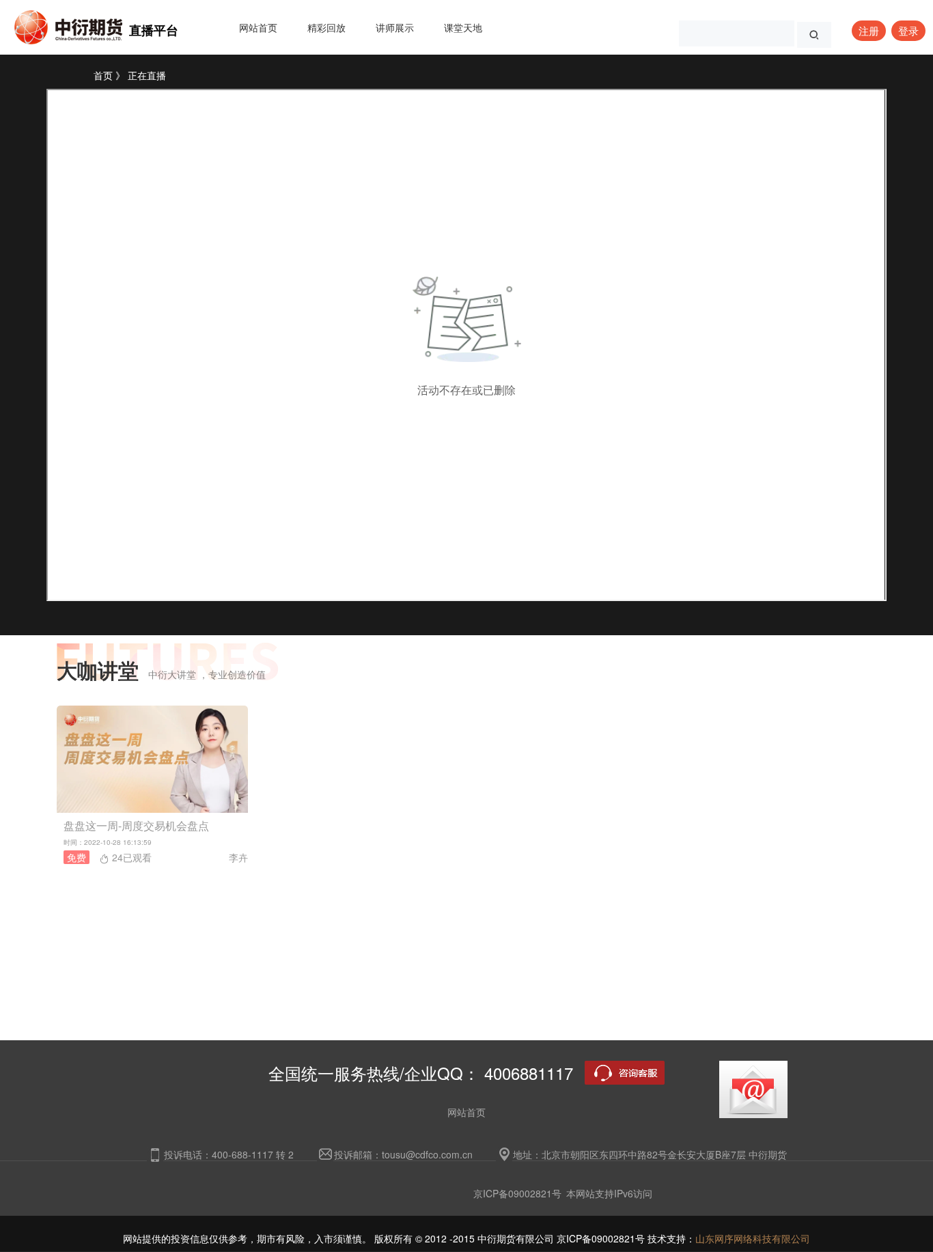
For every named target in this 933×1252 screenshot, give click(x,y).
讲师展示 (395, 27)
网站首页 (258, 27)
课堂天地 (463, 27)
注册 (869, 30)
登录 (908, 30)
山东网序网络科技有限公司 (752, 1238)
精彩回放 (326, 27)
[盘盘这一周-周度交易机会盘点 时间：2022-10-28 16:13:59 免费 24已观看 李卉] (466, 759)
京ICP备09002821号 (517, 1193)
